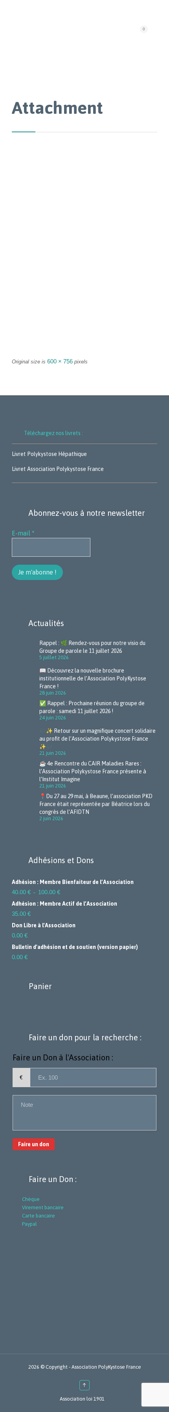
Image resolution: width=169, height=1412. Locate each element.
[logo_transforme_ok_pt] (84, 258)
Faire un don (33, 1144)
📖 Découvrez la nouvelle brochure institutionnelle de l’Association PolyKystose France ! (92, 678)
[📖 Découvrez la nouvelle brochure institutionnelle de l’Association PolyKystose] (25, 681)
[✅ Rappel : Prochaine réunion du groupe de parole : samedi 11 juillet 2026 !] (25, 711)
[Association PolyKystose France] (81, 31)
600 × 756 (60, 361)
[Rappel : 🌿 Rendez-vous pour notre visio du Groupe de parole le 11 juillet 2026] (25, 651)
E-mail (23, 533)
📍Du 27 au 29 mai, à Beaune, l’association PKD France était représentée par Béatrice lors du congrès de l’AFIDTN (95, 804)
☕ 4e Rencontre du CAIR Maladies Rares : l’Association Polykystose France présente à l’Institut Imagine (92, 771)
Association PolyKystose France (106, 1367)
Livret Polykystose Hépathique (49, 454)
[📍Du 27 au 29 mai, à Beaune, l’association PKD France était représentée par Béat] (25, 806)
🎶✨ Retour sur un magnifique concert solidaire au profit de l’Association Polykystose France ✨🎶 (97, 739)
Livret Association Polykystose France (58, 469)
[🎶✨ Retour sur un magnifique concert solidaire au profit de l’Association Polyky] (25, 741)
